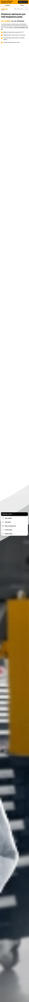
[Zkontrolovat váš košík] (15, 9)
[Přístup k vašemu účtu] (22, 9)
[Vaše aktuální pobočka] (18, 9)
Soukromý (7, 5)
